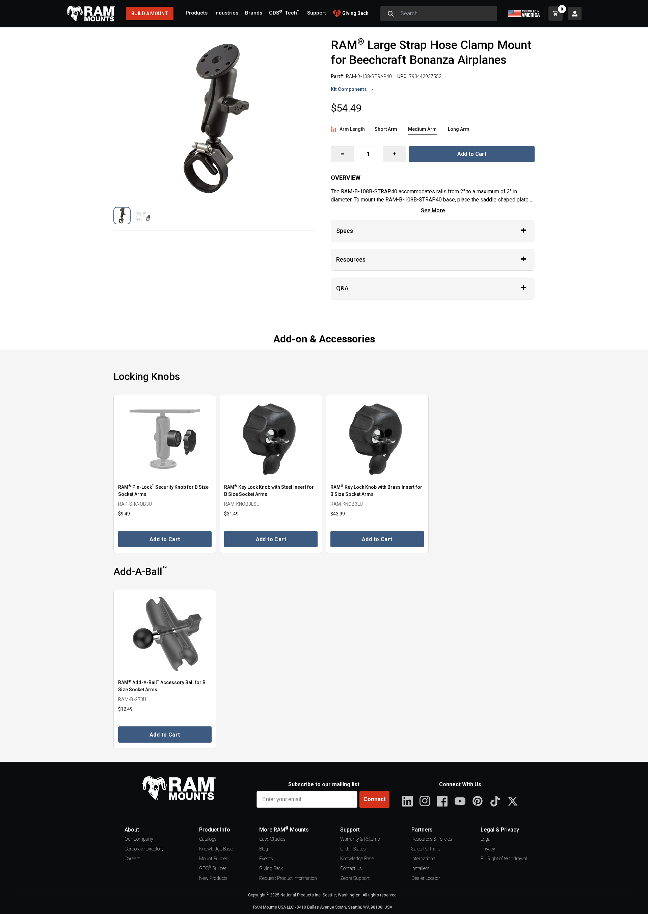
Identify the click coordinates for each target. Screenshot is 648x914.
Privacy (488, 848)
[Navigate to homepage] (90, 13)
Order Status (353, 848)
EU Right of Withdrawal (504, 858)
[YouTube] (460, 801)
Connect (374, 799)
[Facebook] (442, 801)
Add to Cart (471, 154)
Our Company (139, 839)
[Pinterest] (477, 801)
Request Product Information (288, 878)
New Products (213, 878)
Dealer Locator (425, 878)
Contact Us (351, 868)
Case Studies (272, 839)
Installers (420, 868)
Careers (132, 858)
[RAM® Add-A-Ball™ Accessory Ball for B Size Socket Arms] (165, 634)
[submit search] (390, 13)
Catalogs (208, 839)
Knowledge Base (216, 848)
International (423, 858)
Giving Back (271, 868)
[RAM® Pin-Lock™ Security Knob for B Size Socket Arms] (165, 439)
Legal (486, 839)
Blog (263, 848)
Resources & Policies (431, 839)
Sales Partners (425, 848)
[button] (122, 215)
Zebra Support (355, 878)
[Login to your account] (575, 13)
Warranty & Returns (360, 839)
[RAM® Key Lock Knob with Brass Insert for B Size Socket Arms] (377, 439)
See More (433, 210)
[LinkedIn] (407, 801)
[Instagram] (425, 801)
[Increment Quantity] (342, 154)
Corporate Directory (144, 848)
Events (266, 858)
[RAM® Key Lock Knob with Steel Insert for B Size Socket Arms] (271, 439)
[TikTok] (495, 801)
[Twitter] (512, 801)
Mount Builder (213, 858)
